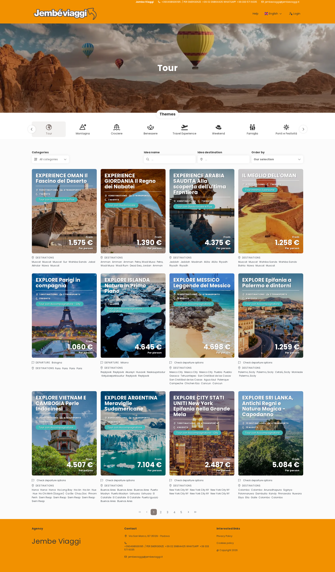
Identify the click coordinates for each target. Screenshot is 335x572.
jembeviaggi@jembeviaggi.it (282, 1)
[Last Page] (195, 512)
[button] (32, 129)
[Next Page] (188, 512)
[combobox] (223, 159)
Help (255, 14)
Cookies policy (225, 543)
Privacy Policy (224, 536)
